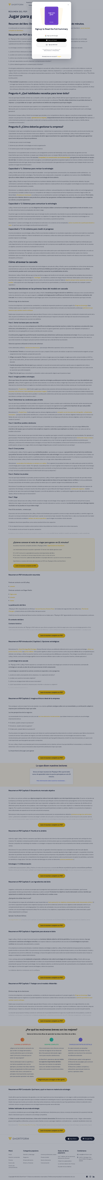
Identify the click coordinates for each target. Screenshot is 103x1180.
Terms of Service (47, 50)
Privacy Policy (56, 50)
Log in (59, 56)
